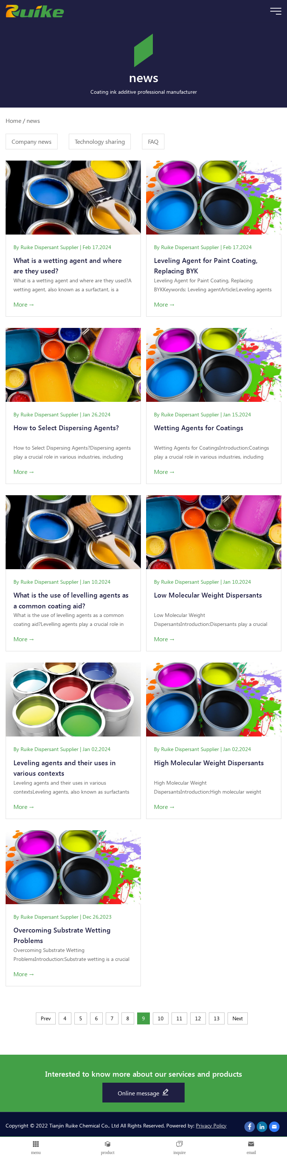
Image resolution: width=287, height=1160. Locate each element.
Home (13, 120)
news (33, 120)
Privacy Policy (211, 1125)
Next (237, 1018)
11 (179, 1018)
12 (198, 1018)
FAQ (153, 141)
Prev (46, 1018)
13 (217, 1018)
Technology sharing (100, 141)
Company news (32, 141)
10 (161, 1018)
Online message (139, 1093)
